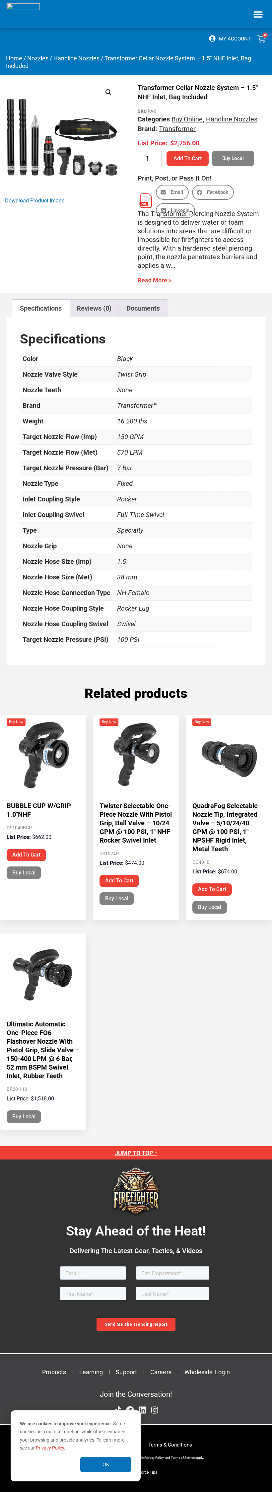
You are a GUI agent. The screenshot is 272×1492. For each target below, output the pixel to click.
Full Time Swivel (140, 515)
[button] (257, 14)
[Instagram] (155, 1410)
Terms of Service (183, 1457)
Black (125, 359)
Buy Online (187, 119)
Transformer (177, 129)
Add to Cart (187, 158)
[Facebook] (130, 1410)
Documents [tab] (143, 308)
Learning (91, 1372)
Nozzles (37, 58)
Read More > (154, 280)
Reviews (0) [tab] (94, 308)
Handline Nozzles (76, 58)
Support (126, 1372)
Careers (160, 1372)
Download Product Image (34, 200)
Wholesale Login (207, 1372)
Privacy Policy (50, 1448)
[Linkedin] (142, 1410)
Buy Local (23, 872)
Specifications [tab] (41, 308)
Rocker (127, 499)
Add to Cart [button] (26, 855)
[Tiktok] (118, 1410)
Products (54, 1372)
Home (14, 58)
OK (105, 1464)
